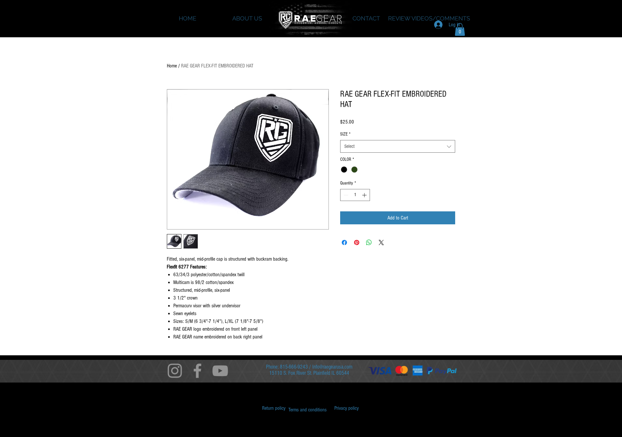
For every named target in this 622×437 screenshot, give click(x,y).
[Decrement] (345, 195)
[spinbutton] (355, 195)
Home (172, 66)
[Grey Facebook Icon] (197, 370)
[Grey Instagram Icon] (174, 370)
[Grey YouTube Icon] (220, 370)
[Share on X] (381, 242)
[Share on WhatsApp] (369, 242)
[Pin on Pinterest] (357, 242)
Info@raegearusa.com (332, 367)
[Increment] (365, 195)
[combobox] (397, 146)
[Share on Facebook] (344, 242)
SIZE (345, 134)
